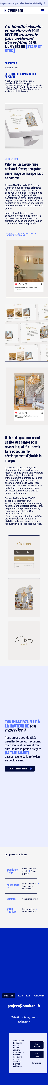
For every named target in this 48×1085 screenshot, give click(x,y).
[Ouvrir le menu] (42, 10)
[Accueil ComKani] (13, 10)
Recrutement (24, 995)
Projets (8, 995)
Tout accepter (36, 1045)
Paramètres (36, 1063)
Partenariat (39, 995)
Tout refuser (36, 1054)
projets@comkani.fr (24, 1005)
